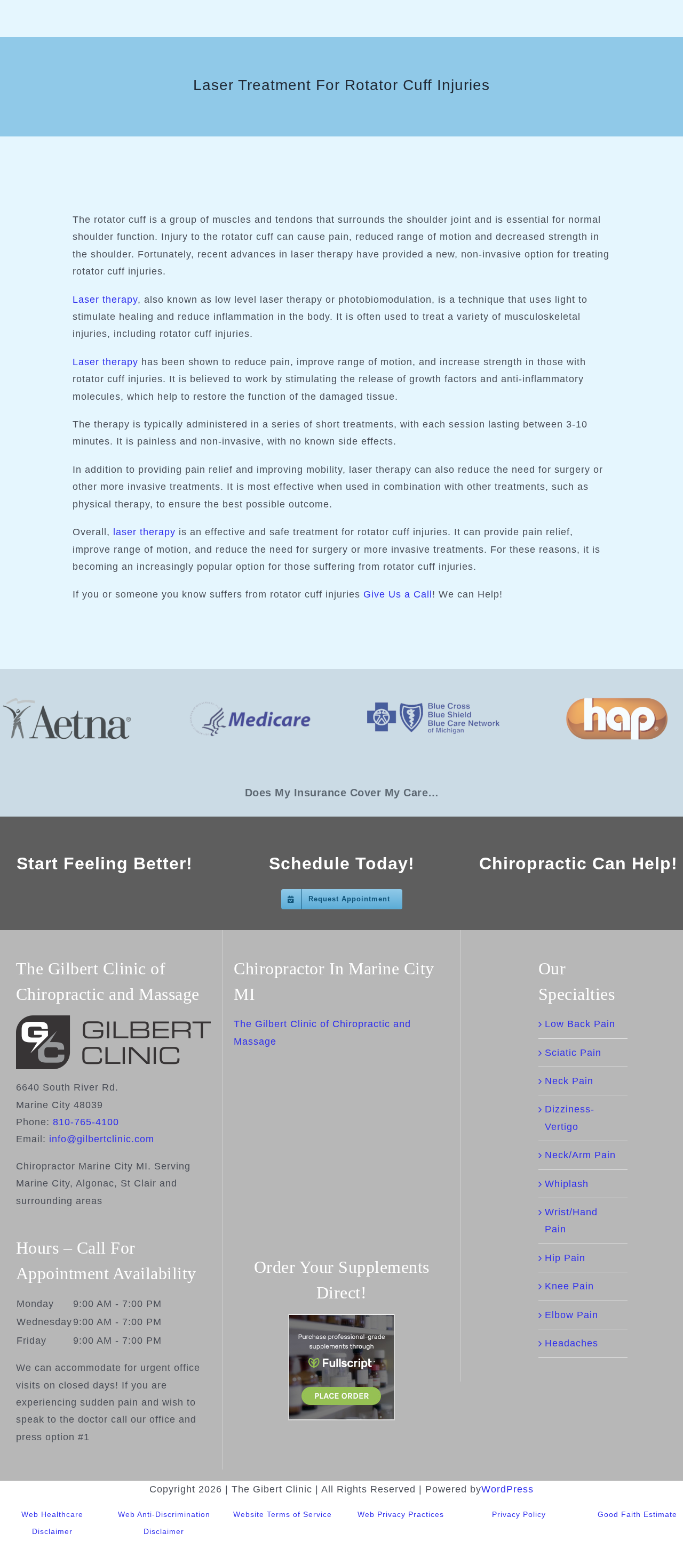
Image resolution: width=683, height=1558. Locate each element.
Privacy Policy (519, 1514)
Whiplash (567, 1183)
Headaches (571, 1343)
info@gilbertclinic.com (101, 1139)
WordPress (507, 1489)
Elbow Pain (571, 1315)
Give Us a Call (397, 594)
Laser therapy (105, 299)
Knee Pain (569, 1286)
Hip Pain (565, 1258)
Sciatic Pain (573, 1052)
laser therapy (144, 532)
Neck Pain (569, 1081)
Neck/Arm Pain (580, 1155)
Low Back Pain (580, 1024)
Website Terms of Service (282, 1514)
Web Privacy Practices (401, 1514)
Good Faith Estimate (637, 1514)
